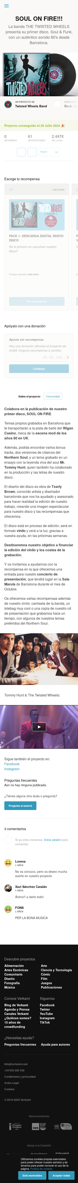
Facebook (12, 763)
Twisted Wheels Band (31, 106)
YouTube (46, 1013)
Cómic (45, 974)
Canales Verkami (16, 1013)
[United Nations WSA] (63, 1127)
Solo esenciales (32, 1175)
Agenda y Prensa (16, 1009)
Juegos (46, 983)
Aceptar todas (61, 1175)
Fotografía (12, 983)
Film (44, 978)
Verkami (39, 7)
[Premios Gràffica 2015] (15, 1127)
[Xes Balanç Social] (39, 1127)
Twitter (45, 1009)
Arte (44, 965)
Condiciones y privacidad (20, 1077)
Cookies (9, 1089)
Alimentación (14, 965)
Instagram (12, 768)
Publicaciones (51, 987)
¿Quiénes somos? (17, 1018)
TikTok (45, 1022)
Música (9, 987)
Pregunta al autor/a (20, 806)
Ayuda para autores (55, 1044)
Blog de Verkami (16, 1005)
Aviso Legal (11, 1083)
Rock (68, 106)
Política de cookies (41, 1168)
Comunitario (13, 974)
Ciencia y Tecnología (56, 970)
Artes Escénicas (16, 970)
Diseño (9, 978)
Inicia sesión (52, 839)
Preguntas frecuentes (20, 1044)
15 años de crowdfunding (14, 1024)
